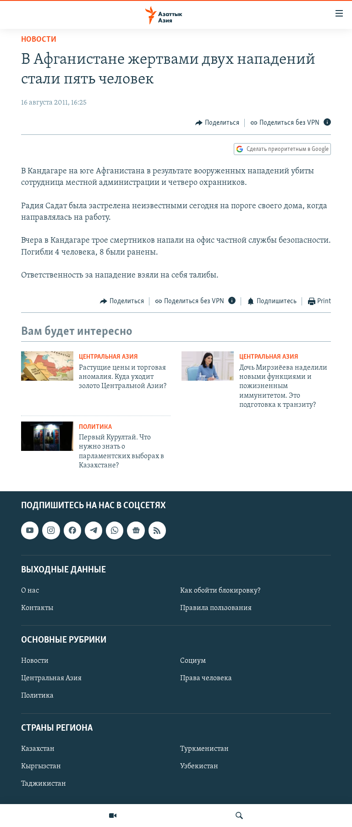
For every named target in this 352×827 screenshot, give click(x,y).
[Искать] (239, 815)
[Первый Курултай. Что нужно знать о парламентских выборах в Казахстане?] (47, 436)
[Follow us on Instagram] (51, 530)
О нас (30, 590)
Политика (95, 427)
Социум (193, 661)
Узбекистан (199, 766)
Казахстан (38, 749)
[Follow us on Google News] (135, 530)
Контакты (37, 608)
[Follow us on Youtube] (29, 530)
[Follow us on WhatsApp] (114, 530)
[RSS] (157, 530)
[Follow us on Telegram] (93, 530)
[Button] (217, 123)
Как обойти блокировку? (220, 590)
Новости (38, 40)
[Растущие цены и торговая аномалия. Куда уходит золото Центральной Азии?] (47, 366)
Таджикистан (43, 784)
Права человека (206, 679)
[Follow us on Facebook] (72, 530)
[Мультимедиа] (112, 815)
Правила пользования (216, 608)
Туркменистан (204, 749)
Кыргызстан (41, 766)
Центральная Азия (108, 357)
